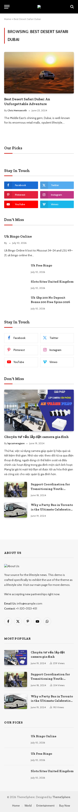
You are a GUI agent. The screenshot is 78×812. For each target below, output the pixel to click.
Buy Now (64, 805)
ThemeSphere (61, 797)
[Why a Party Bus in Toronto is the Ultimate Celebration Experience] (15, 510)
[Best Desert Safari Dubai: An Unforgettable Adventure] (39, 72)
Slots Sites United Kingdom (52, 281)
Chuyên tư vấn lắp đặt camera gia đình (36, 437)
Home (7, 19)
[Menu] (7, 6)
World (28, 805)
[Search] (71, 6)
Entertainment (45, 805)
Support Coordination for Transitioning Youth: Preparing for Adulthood (50, 488)
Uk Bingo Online (18, 236)
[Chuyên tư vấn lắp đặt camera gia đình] (39, 410)
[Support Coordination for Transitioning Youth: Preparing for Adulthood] (15, 489)
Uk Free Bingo (41, 265)
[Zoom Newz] (39, 6)
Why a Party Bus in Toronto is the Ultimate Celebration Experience (52, 509)
